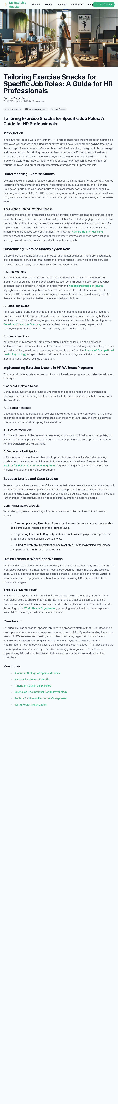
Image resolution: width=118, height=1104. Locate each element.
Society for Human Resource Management (29, 465)
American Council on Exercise (21, 324)
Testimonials (77, 4)
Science (49, 4)
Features (36, 4)
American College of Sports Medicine (38, 673)
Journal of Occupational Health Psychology (41, 691)
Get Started (106, 4)
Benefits (62, 4)
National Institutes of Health (86, 285)
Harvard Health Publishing (87, 231)
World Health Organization (40, 608)
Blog (90, 4)
